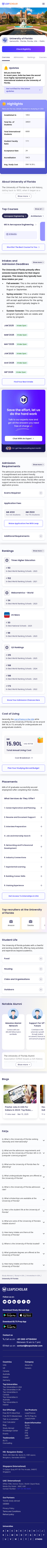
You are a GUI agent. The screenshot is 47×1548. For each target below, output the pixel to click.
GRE (26, 1435)
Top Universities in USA (12, 1387)
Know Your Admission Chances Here (23, 700)
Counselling (7, 1443)
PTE (26, 1433)
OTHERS (38, 1539)
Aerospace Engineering (15, 216)
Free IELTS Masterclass (12, 1416)
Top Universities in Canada (10, 1393)
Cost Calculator (9, 1422)
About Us (28, 1365)
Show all (38, 209)
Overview (6, 57)
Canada (6, 1371)
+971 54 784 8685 (24, 1489)
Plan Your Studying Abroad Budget (23, 768)
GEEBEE (6, 1504)
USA (4, 1365)
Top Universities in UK (12, 1389)
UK (4, 1368)
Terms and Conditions (12, 1511)
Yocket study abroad (11, 1501)
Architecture (37, 216)
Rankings (31, 57)
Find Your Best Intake (23, 382)
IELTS (5, 1440)
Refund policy (8, 1514)
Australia (6, 1374)
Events (5, 1434)
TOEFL (27, 1428)
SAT (26, 1430)
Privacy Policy (8, 1508)
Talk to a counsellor (11, 1419)
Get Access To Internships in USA (24, 896)
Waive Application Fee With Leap (24, 523)
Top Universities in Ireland (10, 1403)
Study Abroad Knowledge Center (10, 1429)
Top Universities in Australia (10, 1398)
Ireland (5, 1377)
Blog (4, 1425)
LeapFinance (30, 1413)
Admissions (18, 57)
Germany (6, 1380)
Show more (37, 262)
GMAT (27, 1438)
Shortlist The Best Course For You (22, 247)
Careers (28, 1368)
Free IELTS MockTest (11, 1413)
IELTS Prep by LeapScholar (30, 1417)
